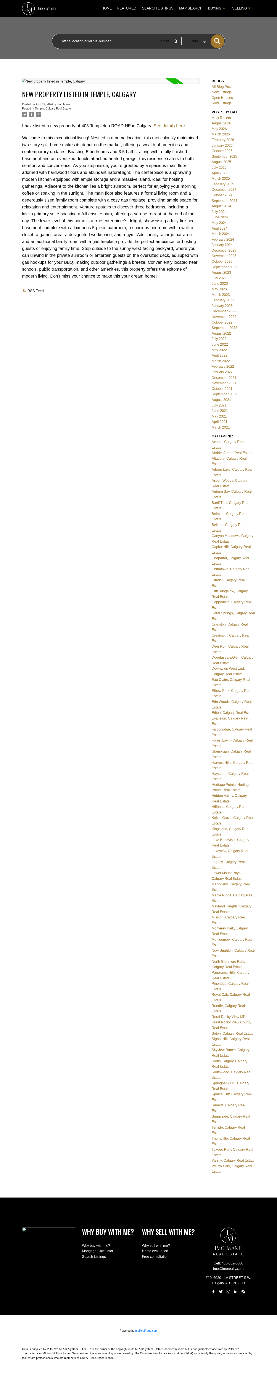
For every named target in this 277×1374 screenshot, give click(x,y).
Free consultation (155, 1256)
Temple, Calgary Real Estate (53, 108)
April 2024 (219, 228)
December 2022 (224, 311)
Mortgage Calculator (97, 1251)
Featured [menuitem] (126, 8)
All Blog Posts (222, 87)
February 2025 (223, 184)
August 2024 (221, 206)
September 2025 (224, 156)
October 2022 (222, 322)
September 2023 (224, 267)
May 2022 (219, 350)
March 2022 (221, 361)
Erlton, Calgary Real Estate (232, 713)
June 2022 (220, 344)
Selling (239, 8)
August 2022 (221, 333)
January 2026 (222, 145)
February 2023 (223, 300)
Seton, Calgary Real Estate (232, 1033)
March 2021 (221, 427)
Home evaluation (155, 1251)
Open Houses (222, 98)
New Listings (222, 92)
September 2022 (224, 328)
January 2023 (222, 306)
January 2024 (222, 245)
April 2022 (219, 355)
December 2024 (224, 189)
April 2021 (219, 422)
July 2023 (219, 278)
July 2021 (219, 405)
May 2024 (219, 223)
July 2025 (219, 167)
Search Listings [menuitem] (158, 8)
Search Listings (94, 1256)
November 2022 (224, 317)
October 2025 (222, 151)
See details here (169, 125)
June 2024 (220, 217)
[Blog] (243, 1291)
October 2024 (222, 195)
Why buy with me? (96, 1245)
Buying (214, 8)
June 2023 (220, 283)
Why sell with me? (156, 1245)
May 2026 (219, 129)
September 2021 (224, 394)
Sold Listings (222, 103)
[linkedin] (236, 1291)
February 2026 (223, 140)
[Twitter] (221, 1291)
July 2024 (219, 212)
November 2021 (224, 383)
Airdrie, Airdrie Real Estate (232, 453)
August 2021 (221, 400)
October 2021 (222, 389)
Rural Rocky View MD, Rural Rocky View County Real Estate (231, 1022)
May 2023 (219, 289)
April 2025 (219, 173)
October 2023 (222, 261)
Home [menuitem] (106, 8)
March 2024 (221, 234)
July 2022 (219, 339)
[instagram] (228, 1291)
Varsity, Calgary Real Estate (233, 1160)
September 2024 (224, 201)
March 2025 (221, 178)
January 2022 (222, 372)
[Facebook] (213, 1291)
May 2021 (219, 416)
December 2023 (224, 250)
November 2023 (224, 256)
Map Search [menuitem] (191, 8)
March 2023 (221, 295)
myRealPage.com (146, 1330)
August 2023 (221, 272)
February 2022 (223, 366)
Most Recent (221, 118)
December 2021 (224, 378)
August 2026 (221, 123)
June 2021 (220, 411)
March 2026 (221, 134)
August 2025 (221, 162)
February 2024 (223, 239)
